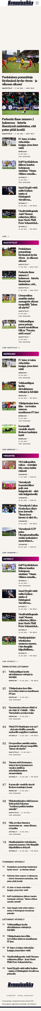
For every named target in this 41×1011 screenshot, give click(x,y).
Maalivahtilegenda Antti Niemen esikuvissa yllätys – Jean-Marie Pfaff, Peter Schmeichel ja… (28, 218)
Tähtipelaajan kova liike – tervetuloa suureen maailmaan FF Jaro (29, 408)
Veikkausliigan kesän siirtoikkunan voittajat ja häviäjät (28, 387)
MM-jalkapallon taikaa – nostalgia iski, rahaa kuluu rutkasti (28, 466)
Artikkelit (8, 559)
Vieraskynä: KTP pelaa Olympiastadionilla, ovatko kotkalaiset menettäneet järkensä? (29, 536)
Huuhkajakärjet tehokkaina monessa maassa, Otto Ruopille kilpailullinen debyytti (28, 645)
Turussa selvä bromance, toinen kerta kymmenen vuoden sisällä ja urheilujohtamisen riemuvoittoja (21, 768)
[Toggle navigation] (37, 3)
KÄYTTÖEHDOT (31, 1004)
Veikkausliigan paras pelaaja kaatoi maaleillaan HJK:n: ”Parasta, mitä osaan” (28, 327)
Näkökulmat (9, 354)
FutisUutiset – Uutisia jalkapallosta (20, 995)
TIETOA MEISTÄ (6, 1004)
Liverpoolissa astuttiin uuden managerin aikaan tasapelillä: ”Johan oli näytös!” (28, 301)
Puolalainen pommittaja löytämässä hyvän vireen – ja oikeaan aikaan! (19, 81)
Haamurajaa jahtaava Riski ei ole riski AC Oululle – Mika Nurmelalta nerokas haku (23, 710)
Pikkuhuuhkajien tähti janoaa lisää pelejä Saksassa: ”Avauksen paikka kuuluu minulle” (23, 805)
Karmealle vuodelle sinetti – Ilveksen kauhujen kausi (28, 430)
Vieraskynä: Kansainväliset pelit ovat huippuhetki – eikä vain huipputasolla (28, 488)
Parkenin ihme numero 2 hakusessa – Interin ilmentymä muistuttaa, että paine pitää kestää (19, 124)
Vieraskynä (9, 455)
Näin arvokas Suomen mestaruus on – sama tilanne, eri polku (23, 825)
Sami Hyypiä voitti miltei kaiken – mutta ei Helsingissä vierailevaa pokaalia (28, 195)
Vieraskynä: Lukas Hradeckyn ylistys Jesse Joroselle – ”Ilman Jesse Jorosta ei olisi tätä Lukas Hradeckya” (28, 513)
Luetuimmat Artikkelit (13, 919)
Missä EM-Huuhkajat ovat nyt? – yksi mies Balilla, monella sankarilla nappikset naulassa (23, 729)
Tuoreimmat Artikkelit (13, 862)
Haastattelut (10, 242)
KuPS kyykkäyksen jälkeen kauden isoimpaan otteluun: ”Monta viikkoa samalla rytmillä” (28, 169)
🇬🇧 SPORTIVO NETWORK (19, 1004)
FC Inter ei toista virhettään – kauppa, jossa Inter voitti (28, 143)
